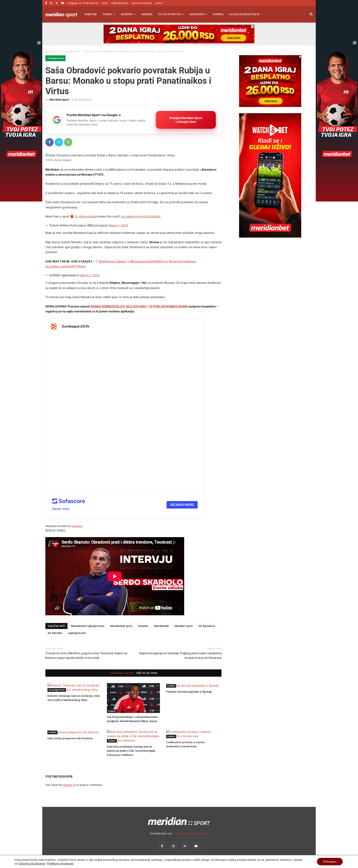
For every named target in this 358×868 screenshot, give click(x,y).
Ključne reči (56, 626)
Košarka (126, 14)
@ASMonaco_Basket (113, 261)
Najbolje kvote (119, 3)
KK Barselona (206, 626)
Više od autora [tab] (146, 673)
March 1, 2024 (118, 225)
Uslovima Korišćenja (31, 863)
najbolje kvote (77, 633)
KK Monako (55, 633)
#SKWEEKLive (158, 261)
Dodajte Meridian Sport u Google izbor (185, 119)
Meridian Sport (59, 99)
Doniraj (218, 14)
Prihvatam (329, 861)
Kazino (159, 3)
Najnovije (91, 14)
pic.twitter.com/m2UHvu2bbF (141, 216)
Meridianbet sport (121, 626)
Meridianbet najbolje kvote (87, 626)
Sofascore (77, 526)
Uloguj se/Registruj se (244, 14)
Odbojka (146, 14)
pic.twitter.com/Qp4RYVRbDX (65, 266)
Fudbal (107, 14)
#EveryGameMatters (182, 261)
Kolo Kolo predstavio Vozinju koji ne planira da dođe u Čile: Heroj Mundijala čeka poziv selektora (131, 750)
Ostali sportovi (169, 14)
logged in (69, 785)
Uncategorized (55, 58)
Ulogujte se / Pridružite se (82, 3)
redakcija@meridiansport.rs (190, 833)
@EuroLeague (139, 261)
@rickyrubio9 (88, 216)
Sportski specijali (142, 3)
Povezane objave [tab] (122, 673)
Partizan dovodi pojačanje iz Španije (189, 691)
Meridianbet (161, 626)
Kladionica (197, 14)
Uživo (104, 3)
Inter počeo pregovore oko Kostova (69, 738)
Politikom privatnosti (60, 863)
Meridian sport (183, 626)
